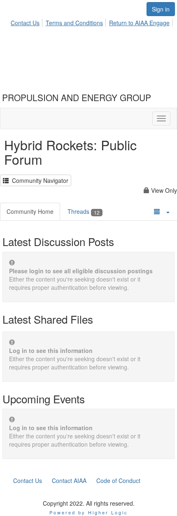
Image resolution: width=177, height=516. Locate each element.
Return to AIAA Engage (139, 23)
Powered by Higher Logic (88, 512)
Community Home (30, 211)
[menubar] (92, 21)
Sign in (161, 9)
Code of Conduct (118, 480)
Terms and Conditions (74, 23)
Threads (84, 211)
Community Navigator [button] (38, 180)
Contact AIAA (69, 480)
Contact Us (25, 23)
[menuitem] (27, 21)
